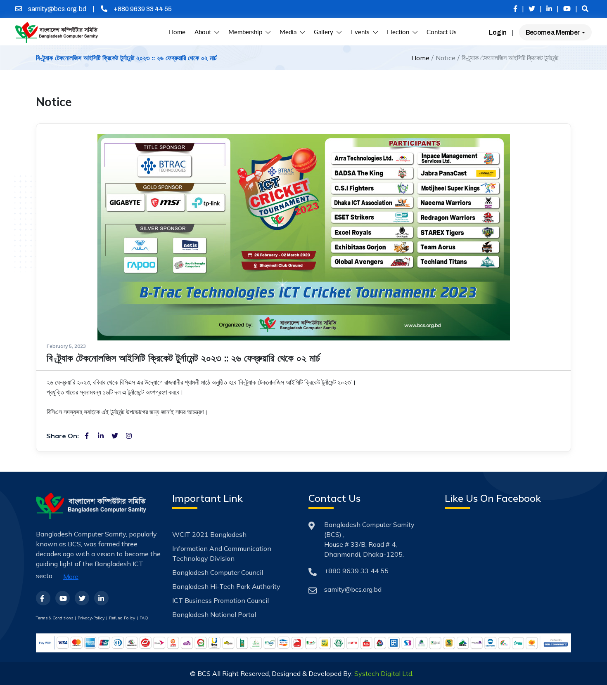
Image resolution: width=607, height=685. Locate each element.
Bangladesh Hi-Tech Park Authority (226, 586)
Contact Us (442, 31)
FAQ (144, 618)
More (70, 576)
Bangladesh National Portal (214, 614)
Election (400, 31)
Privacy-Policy (91, 618)
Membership (247, 31)
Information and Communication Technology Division (221, 553)
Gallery (325, 31)
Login (498, 32)
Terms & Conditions (54, 618)
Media (290, 31)
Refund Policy (122, 618)
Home (177, 31)
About (204, 31)
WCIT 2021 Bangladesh (209, 534)
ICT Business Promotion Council (220, 600)
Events (362, 31)
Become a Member (553, 32)
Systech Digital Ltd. (383, 673)
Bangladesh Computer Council (217, 572)
